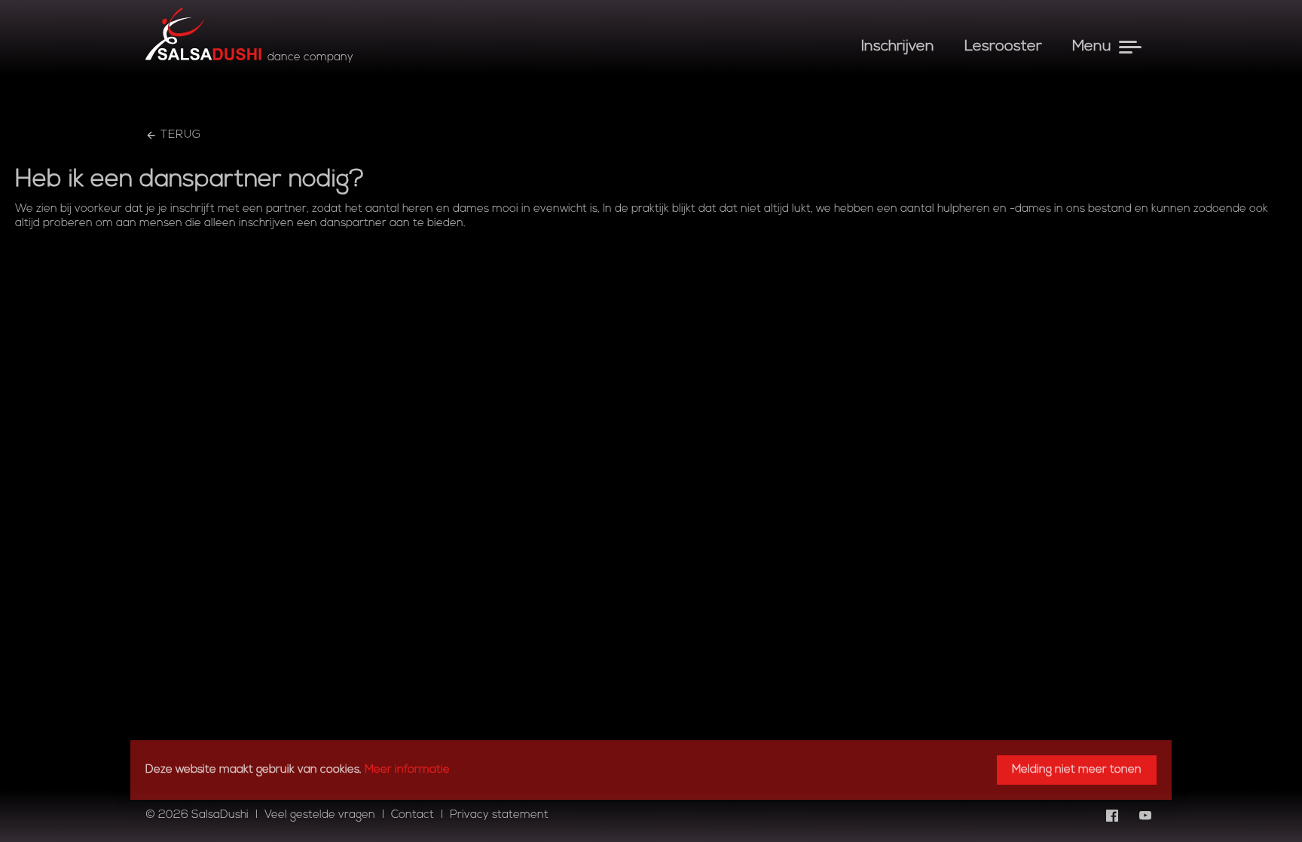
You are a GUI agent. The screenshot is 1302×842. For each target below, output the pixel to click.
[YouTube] (1145, 815)
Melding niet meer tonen (1077, 770)
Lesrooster (1003, 46)
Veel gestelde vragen (319, 815)
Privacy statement (499, 815)
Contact (412, 815)
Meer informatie (407, 770)
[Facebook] (1112, 815)
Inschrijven (897, 46)
